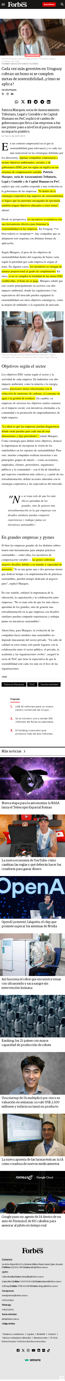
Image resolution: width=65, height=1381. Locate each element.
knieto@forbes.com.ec (52, 1282)
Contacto (52, 1334)
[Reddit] (36, 102)
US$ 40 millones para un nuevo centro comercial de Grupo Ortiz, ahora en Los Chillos (34, 708)
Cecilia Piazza (9, 90)
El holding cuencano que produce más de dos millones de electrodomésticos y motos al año (34, 732)
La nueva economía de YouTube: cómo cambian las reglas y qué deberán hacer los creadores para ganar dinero (31, 865)
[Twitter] (23, 102)
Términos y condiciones (13, 1334)
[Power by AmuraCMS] (32, 1360)
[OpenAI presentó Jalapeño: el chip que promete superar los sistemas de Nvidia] (32, 897)
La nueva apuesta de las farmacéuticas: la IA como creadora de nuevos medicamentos (32, 1162)
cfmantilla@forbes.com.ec (33, 1277)
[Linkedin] (48, 102)
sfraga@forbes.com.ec (48, 1286)
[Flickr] (43, 1350)
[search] (62, 4)
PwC (32, 684)
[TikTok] (48, 1350)
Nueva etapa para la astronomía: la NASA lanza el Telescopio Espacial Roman (30, 805)
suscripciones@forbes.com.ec (15, 1296)
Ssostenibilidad (49, 684)
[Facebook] (29, 102)
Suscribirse (49, 4)
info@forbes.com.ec (39, 1267)
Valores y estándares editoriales (16, 1338)
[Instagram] (28, 1350)
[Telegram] (42, 102)
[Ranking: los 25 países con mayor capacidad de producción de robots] (32, 1016)
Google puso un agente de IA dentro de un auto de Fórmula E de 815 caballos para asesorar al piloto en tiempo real (31, 1221)
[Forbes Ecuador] (17, 4)
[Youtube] (33, 1350)
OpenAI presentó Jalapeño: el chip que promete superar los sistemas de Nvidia (29, 924)
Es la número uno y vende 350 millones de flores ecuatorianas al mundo (34, 720)
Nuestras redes (41, 1338)
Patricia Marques (14, 684)
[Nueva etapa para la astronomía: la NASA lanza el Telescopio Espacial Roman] (32, 778)
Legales (30, 1334)
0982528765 (8, 1310)
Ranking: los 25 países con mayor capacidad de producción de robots (26, 1043)
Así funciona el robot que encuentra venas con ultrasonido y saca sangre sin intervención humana (31, 984)
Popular (15, 699)
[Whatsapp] (16, 102)
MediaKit (41, 1334)
